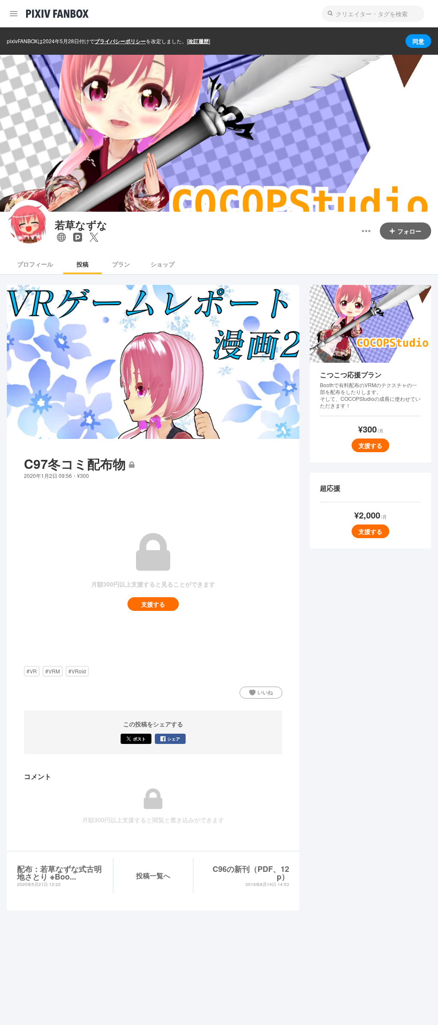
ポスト (139, 739)
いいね (265, 692)
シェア (173, 739)
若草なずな (81, 225)
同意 (418, 41)
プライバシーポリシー (120, 41)
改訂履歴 (198, 41)
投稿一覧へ (153, 875)
